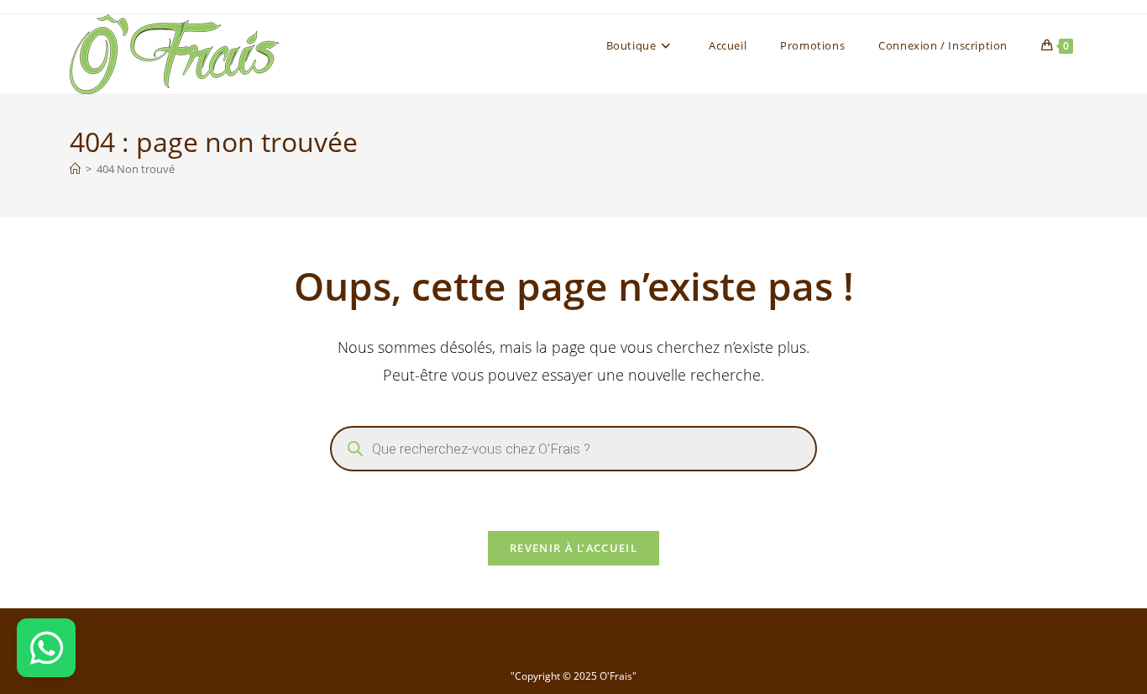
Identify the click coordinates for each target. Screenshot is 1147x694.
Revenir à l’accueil (573, 547)
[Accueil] (75, 168)
